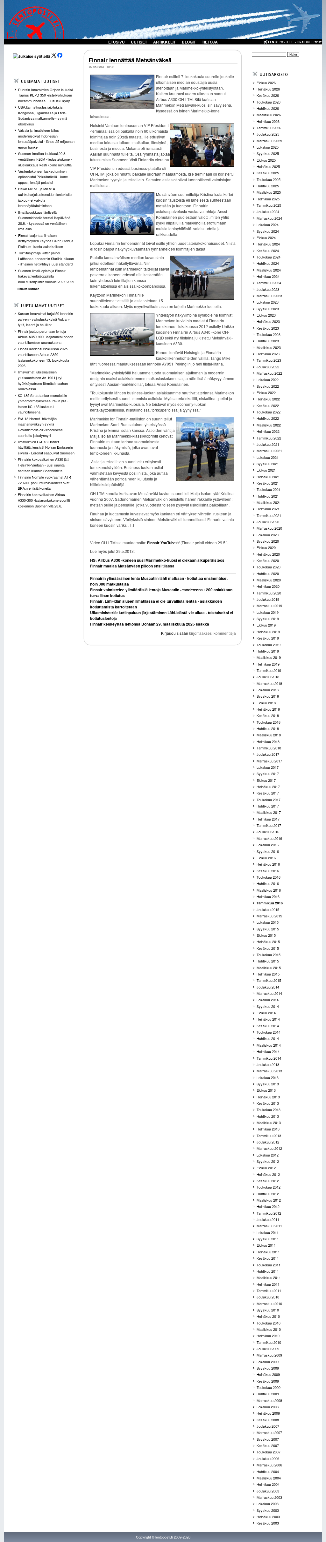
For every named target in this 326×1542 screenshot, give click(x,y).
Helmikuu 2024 (268, 276)
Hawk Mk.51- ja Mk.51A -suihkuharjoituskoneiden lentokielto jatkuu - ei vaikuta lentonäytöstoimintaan (45, 197)
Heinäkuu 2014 (268, 1019)
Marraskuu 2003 (269, 1497)
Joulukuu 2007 (268, 1426)
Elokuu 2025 (266, 160)
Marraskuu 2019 (269, 605)
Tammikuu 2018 (269, 747)
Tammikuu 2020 (269, 592)
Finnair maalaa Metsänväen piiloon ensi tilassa (132, 566)
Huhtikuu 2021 (268, 496)
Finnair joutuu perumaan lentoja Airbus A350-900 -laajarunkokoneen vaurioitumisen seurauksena (45, 337)
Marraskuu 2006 (269, 1464)
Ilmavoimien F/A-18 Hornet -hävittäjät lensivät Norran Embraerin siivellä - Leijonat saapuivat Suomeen (46, 447)
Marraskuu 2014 (269, 993)
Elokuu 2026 (266, 82)
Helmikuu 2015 (268, 973)
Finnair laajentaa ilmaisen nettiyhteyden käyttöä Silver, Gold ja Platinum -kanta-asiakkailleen (45, 241)
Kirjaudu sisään (174, 633)
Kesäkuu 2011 (268, 1258)
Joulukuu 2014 (268, 986)
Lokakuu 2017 (268, 767)
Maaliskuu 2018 (269, 734)
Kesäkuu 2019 (268, 637)
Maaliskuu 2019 (269, 657)
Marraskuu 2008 (269, 1400)
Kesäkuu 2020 (268, 560)
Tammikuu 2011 (269, 1290)
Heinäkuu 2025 (268, 166)
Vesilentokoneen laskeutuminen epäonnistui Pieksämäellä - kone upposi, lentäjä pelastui (43, 177)
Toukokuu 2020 (268, 566)
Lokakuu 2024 (268, 224)
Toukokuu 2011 (268, 1264)
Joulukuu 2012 (268, 1141)
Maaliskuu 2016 (269, 890)
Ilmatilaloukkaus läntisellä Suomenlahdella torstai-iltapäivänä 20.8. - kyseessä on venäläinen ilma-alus (44, 220)
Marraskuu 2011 (269, 1225)
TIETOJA (210, 42)
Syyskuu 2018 (268, 696)
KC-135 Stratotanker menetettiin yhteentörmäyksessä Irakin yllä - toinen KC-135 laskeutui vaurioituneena (43, 404)
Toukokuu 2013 (268, 1109)
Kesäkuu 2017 (268, 792)
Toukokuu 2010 (268, 1322)
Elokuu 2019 (266, 624)
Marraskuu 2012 (269, 1148)
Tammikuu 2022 (269, 437)
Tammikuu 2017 (269, 825)
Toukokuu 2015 (268, 954)
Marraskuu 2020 (269, 528)
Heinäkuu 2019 (268, 631)
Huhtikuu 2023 (268, 340)
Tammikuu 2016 (270, 903)
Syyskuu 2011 (268, 1238)
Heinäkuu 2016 (268, 864)
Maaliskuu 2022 (269, 424)
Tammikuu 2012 (269, 1213)
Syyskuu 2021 (268, 463)
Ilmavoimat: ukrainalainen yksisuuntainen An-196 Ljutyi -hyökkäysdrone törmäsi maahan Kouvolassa (43, 380)
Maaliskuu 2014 (269, 1045)
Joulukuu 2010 (268, 1296)
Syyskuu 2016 (268, 851)
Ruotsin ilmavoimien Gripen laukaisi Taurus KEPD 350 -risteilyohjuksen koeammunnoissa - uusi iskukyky (45, 95)
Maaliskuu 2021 (269, 502)
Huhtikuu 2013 (268, 1116)
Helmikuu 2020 (268, 586)
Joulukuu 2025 (268, 134)
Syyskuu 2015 (268, 928)
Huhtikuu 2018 (268, 728)
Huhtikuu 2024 (268, 263)
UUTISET (139, 42)
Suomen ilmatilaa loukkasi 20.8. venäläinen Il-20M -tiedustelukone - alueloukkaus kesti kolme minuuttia (45, 159)
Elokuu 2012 (266, 1167)
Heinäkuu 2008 (268, 1413)
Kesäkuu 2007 (268, 1445)
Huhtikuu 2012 (268, 1193)
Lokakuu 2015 (268, 922)
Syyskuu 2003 (268, 1510)
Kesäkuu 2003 (268, 1522)
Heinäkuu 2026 (268, 88)
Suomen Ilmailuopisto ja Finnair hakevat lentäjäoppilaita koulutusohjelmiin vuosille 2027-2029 (46, 276)
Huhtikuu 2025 (268, 185)
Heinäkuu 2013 (268, 1096)
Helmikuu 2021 (268, 508)
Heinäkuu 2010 (268, 1316)
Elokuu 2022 (266, 392)
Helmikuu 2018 (268, 741)
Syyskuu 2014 (268, 1006)
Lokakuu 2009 (268, 1361)
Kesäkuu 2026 (268, 95)
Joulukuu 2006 (268, 1458)
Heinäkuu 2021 (268, 476)
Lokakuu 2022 (268, 379)
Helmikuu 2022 (268, 431)
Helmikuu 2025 (268, 198)
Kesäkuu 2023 (268, 328)
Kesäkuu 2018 (268, 715)
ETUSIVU (116, 42)
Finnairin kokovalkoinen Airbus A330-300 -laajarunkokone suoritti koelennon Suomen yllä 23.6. (44, 500)
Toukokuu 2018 (268, 722)
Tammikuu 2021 (269, 515)
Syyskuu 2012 (268, 1161)
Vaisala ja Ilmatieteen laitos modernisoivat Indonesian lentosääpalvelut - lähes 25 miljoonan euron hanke (46, 139)
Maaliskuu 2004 (269, 1477)
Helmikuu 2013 (268, 1128)
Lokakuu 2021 (268, 457)
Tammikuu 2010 (269, 1342)
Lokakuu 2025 (268, 147)
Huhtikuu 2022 (268, 418)
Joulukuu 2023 (268, 289)
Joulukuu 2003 (268, 1490)
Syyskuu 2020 (268, 541)
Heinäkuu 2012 (268, 1174)
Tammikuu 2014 (269, 1058)
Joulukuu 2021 (268, 444)
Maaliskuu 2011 (269, 1277)
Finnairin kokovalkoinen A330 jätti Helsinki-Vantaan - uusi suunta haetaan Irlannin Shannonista (43, 465)
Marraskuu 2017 (269, 760)
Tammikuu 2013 (269, 1135)
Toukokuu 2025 (268, 179)
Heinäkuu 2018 (268, 709)
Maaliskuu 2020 (269, 579)
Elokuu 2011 (266, 1245)
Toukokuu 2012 (268, 1187)
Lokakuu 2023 (268, 302)
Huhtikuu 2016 (268, 883)
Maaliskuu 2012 (269, 1200)
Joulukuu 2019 (268, 599)
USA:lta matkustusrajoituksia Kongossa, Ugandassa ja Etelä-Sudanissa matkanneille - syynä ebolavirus (42, 115)
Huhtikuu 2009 (268, 1393)
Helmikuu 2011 (268, 1284)
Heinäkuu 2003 (268, 1516)
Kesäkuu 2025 (268, 172)
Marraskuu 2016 (269, 838)
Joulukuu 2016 (268, 831)
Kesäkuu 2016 (268, 870)
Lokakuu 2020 (268, 534)
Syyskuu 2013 (268, 1083)
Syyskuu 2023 (268, 308)
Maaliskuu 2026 (269, 114)
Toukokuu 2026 (268, 101)
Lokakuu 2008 (268, 1406)
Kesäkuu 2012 (268, 1180)
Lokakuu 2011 (268, 1232)
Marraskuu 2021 (269, 450)
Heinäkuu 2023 (268, 321)
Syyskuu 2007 (268, 1439)
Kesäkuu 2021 (268, 483)
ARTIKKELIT (164, 42)
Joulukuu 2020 (268, 521)
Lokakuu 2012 (268, 1154)
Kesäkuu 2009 (268, 1381)
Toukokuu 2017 (268, 799)
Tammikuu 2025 (269, 205)
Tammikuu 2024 (269, 282)
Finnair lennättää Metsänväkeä (130, 60)
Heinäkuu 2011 (268, 1251)
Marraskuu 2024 (269, 218)
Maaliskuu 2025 (269, 192)
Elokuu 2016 (266, 857)
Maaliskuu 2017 (269, 812)
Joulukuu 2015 (268, 909)
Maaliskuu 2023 (269, 347)
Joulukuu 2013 (268, 1064)
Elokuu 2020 (266, 547)
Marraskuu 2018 (269, 683)
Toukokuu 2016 (268, 877)
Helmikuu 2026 (268, 121)
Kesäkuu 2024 (268, 250)
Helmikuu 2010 (268, 1335)
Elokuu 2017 (266, 780)
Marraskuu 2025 (269, 140)
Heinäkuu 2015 (268, 941)
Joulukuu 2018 (268, 676)
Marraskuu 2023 (269, 295)
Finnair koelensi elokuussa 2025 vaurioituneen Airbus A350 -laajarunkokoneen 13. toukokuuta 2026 (43, 357)
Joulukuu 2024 (268, 211)
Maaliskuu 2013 (269, 1122)
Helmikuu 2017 (268, 818)
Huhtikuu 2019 (268, 651)
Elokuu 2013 (266, 1090)
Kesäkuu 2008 (268, 1419)
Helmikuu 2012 (268, 1206)
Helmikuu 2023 (268, 353)
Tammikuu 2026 (269, 127)
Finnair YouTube (161, 543)
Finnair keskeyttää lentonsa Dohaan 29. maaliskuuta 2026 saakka (149, 624)
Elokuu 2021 (266, 470)
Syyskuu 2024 (268, 231)
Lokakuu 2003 (268, 1503)
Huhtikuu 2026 (268, 108)
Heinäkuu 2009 (268, 1374)
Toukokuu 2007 (268, 1451)
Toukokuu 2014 (268, 1032)
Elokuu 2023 (266, 315)
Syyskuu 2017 (268, 773)
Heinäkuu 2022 (268, 398)
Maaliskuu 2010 (269, 1329)
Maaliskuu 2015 (269, 967)
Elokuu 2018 (266, 702)
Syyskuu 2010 (268, 1309)
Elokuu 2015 (266, 935)
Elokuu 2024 (266, 237)
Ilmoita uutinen (28, 289)
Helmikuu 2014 (268, 1051)
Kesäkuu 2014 (268, 1025)
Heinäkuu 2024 (268, 243)
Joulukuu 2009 (268, 1348)
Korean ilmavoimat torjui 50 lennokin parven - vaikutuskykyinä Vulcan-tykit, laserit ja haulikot (45, 319)
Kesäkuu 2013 (268, 1103)
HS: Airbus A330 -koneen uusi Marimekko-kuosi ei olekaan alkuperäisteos (157, 560)
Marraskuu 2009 (269, 1355)
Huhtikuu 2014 (268, 1038)
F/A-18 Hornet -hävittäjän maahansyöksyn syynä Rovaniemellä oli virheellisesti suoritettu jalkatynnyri (40, 427)
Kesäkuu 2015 (268, 948)
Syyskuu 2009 (268, 1368)
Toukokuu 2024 (268, 256)
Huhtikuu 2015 (268, 960)
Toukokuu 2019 (268, 644)
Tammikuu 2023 (269, 360)
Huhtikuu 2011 (268, 1271)
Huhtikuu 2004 (268, 1471)
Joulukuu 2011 (268, 1219)
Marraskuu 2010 (269, 1303)
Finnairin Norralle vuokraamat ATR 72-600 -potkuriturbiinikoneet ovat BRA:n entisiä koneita (44, 482)
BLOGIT (189, 42)
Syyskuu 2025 (268, 153)
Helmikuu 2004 (268, 1484)
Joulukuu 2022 (268, 366)
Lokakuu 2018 (268, 689)
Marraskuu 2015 (269, 915)
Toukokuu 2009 (268, 1387)
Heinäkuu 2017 (268, 786)
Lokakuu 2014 (268, 999)
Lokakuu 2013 (268, 1077)
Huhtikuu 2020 (268, 573)
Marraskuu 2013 (269, 1070)
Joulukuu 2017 (268, 754)
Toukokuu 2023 (268, 334)
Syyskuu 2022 (268, 386)
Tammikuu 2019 (269, 670)
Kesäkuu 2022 (268, 405)
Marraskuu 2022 (269, 373)
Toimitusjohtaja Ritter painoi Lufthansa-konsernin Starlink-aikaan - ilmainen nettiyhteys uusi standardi (46, 258)
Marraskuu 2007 (269, 1432)
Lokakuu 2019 (268, 612)
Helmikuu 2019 (268, 664)
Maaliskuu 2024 (269, 269)
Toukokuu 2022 (268, 411)
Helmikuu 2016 (268, 896)
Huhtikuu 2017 (268, 805)
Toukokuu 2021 (268, 489)
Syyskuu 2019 (268, 618)
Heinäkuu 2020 (268, 554)
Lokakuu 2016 (268, 844)
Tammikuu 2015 (269, 980)
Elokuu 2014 (266, 1012)
